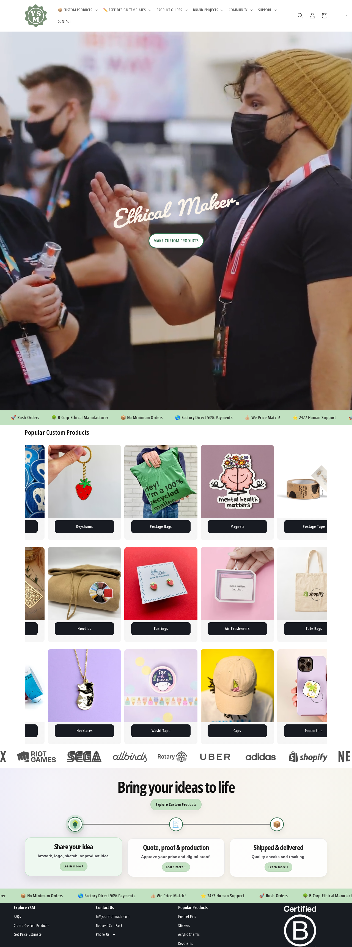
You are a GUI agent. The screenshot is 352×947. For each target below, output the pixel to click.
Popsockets (200, 730)
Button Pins (277, 526)
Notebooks (314, 628)
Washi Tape (47, 730)
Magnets (124, 526)
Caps (124, 730)
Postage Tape (200, 526)
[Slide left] (35, 492)
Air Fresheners (160, 628)
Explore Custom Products (176, 804)
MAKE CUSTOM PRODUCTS (176, 241)
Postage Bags (48, 526)
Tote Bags (237, 628)
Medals (277, 730)
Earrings (85, 628)
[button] (77, 10)
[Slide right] (317, 492)
